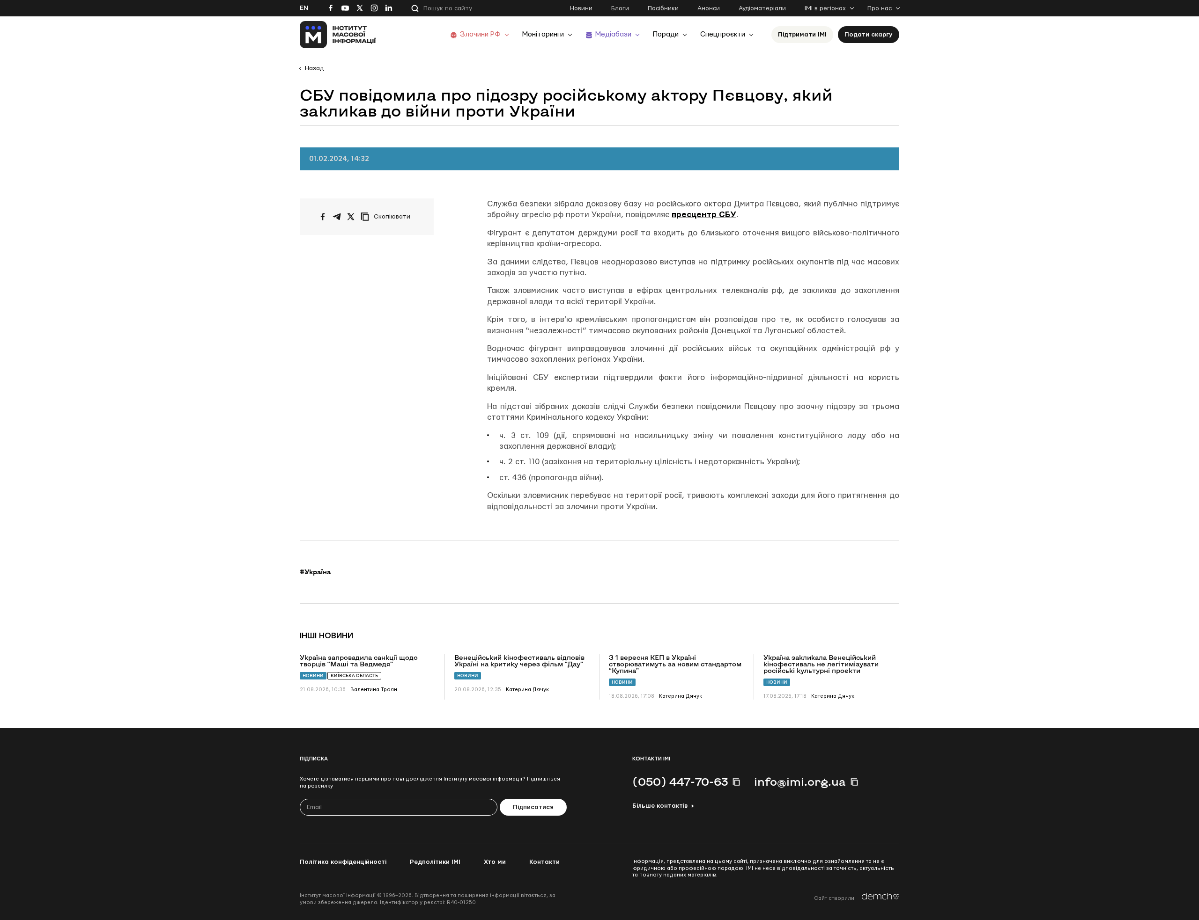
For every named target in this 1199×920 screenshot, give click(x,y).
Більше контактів (660, 806)
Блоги (620, 8)
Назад (314, 68)
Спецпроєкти (722, 34)
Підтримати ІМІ (802, 34)
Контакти (544, 862)
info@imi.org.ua (800, 781)
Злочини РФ (480, 34)
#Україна (315, 572)
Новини (581, 8)
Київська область (354, 675)
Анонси (708, 8)
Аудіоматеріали (762, 8)
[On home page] (338, 34)
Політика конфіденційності (343, 862)
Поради (666, 34)
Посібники (663, 8)
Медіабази (613, 34)
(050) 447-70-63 (680, 781)
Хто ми (495, 862)
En (304, 8)
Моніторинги (543, 34)
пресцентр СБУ (704, 215)
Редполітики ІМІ (435, 862)
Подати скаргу (868, 34)
